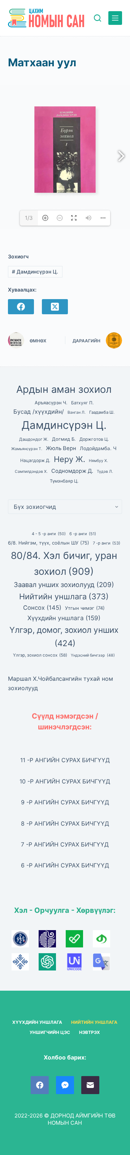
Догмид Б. (64, 439)
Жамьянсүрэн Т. (26, 449)
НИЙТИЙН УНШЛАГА (94, 1022)
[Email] (90, 1085)
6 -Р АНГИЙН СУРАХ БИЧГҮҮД (65, 865)
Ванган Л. (77, 412)
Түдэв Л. (105, 471)
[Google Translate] (105, 964)
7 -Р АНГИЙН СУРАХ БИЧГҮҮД (65, 844)
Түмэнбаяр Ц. (64, 481)
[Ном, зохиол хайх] (97, 18)
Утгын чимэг (85, 608)
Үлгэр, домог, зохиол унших (63, 636)
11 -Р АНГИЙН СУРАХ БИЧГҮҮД (65, 760)
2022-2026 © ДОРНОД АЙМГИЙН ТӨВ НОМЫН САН (65, 1119)
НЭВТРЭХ (89, 1032)
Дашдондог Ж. (33, 439)
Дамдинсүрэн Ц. (35, 271)
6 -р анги (82, 533)
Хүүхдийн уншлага (63, 618)
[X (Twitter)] (55, 306)
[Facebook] (21, 306)
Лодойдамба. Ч (98, 448)
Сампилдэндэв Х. (31, 471)
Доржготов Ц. (94, 439)
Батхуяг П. (82, 402)
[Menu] (115, 18)
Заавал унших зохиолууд (64, 584)
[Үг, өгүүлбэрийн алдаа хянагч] (79, 941)
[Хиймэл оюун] (52, 964)
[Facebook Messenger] (65, 1085)
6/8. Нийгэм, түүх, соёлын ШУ (48, 543)
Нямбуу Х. (98, 460)
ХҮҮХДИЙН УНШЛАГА (37, 1022)
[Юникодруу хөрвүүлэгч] (79, 964)
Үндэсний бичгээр (93, 655)
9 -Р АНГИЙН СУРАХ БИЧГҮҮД (65, 802)
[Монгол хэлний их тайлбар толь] (25, 941)
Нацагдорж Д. (35, 460)
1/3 (29, 217)
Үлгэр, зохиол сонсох (40, 655)
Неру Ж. (69, 459)
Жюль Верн (61, 448)
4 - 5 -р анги (49, 533)
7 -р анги (106, 543)
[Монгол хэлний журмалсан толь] (52, 941)
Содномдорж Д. (72, 471)
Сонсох (42, 607)
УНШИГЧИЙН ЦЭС (50, 1032)
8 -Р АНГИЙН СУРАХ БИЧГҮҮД (65, 823)
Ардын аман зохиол (64, 389)
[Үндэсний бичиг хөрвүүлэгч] (105, 941)
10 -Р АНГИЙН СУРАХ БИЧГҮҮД (65, 781)
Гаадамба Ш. (101, 412)
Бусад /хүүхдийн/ (38, 411)
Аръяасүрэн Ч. (51, 402)
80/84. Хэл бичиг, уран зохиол (64, 563)
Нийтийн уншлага (64, 596)
